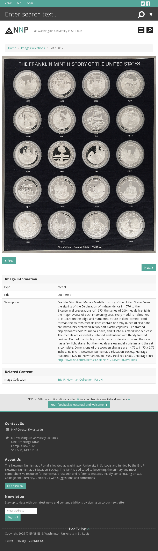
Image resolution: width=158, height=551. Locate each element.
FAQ (19, 3)
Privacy (21, 541)
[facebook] (148, 3)
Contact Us (36, 541)
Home (12, 48)
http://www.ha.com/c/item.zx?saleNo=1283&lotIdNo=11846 (97, 360)
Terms (9, 541)
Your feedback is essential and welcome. (77, 405)
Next (147, 267)
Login (29, 3)
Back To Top (78, 528)
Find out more (15, 486)
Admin (9, 3)
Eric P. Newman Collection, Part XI (80, 379)
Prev (10, 260)
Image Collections (33, 48)
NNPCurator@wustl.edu (27, 429)
